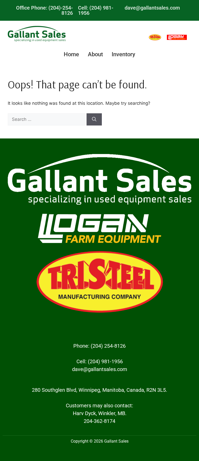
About (95, 54)
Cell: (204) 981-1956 (95, 10)
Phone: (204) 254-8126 (99, 346)
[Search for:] (47, 119)
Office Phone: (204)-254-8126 (44, 10)
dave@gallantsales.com (152, 8)
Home (71, 54)
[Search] (94, 119)
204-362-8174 (99, 421)
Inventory (123, 54)
